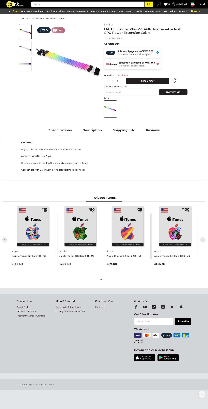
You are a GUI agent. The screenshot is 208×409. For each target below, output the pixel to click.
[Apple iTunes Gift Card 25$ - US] (128, 226)
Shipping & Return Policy (68, 307)
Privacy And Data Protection (70, 311)
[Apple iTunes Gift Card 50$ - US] (80, 226)
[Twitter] (172, 307)
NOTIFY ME (173, 92)
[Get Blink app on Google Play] (168, 358)
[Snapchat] (181, 307)
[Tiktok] (154, 307)
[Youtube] (145, 307)
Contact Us (100, 307)
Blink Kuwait (29, 384)
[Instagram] (163, 307)
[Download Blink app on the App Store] (144, 358)
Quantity (109, 75)
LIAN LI (108, 24)
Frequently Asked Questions (31, 316)
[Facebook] (136, 307)
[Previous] (4, 240)
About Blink (22, 307)
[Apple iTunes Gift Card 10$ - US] (33, 226)
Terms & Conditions (26, 311)
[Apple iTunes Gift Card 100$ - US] (175, 226)
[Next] (203, 240)
